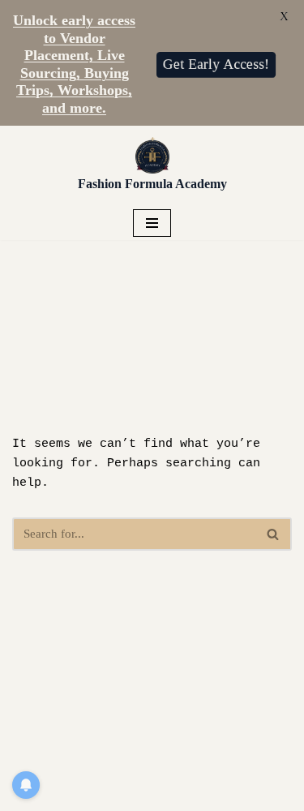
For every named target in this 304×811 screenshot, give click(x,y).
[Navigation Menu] (152, 223)
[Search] (273, 534)
